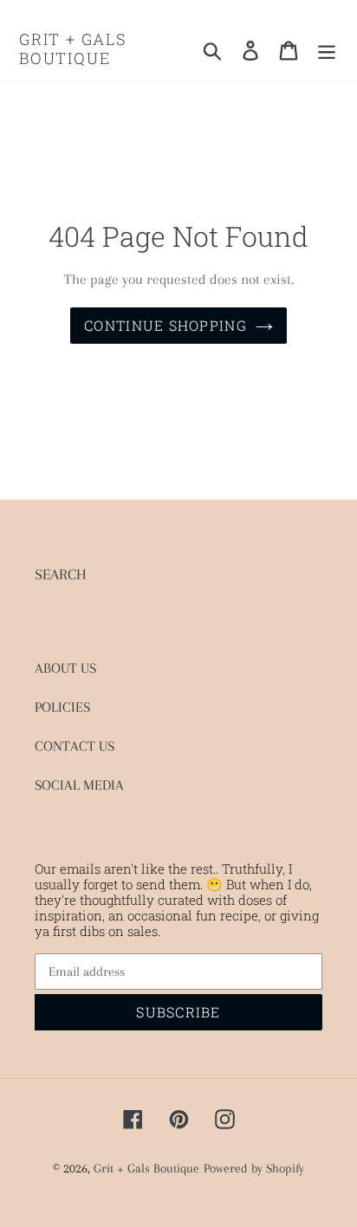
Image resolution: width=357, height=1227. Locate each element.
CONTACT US (74, 746)
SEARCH (61, 574)
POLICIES (62, 707)
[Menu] (327, 49)
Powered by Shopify (254, 1168)
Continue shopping (165, 325)
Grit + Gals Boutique (73, 49)
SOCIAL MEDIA (79, 785)
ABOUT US (65, 668)
